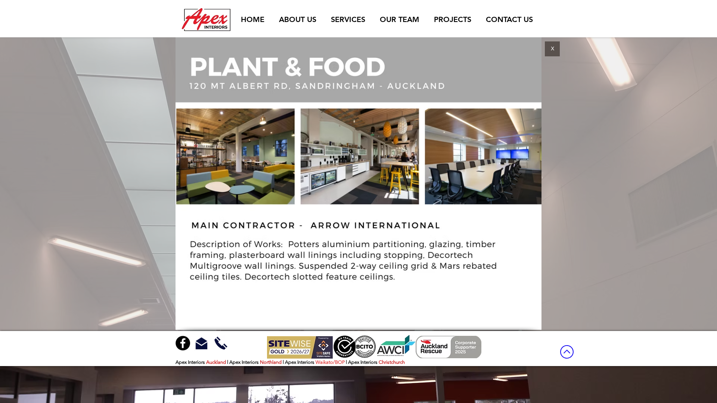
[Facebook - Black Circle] (183, 343)
